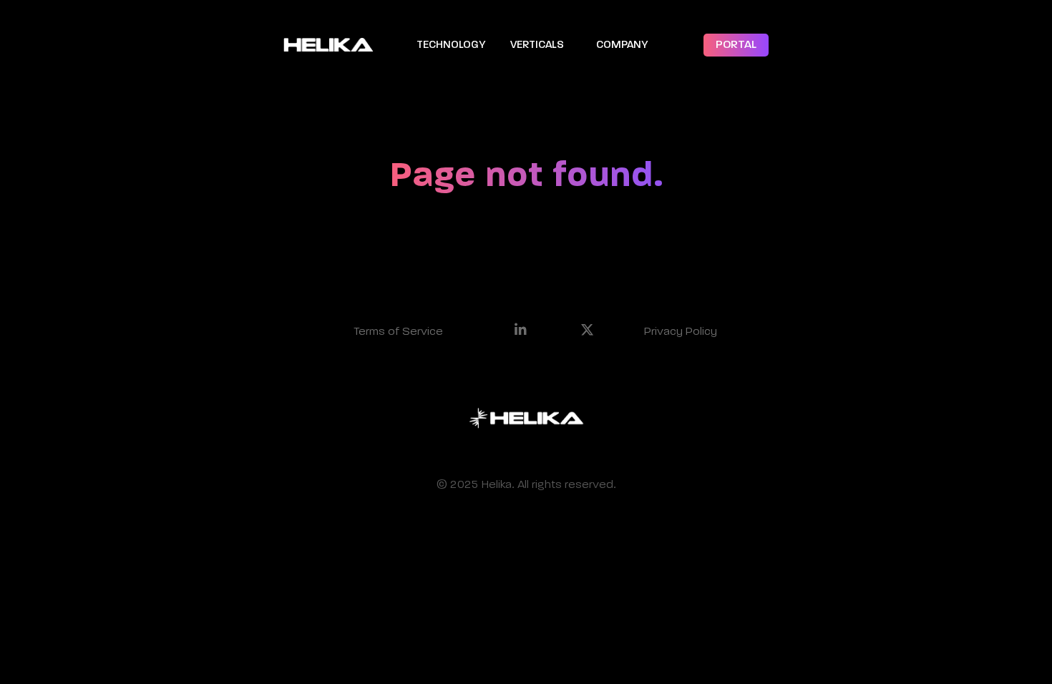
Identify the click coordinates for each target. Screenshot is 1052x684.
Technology (451, 44)
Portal (736, 45)
